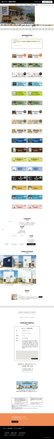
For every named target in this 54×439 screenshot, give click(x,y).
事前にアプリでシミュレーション (27, 372)
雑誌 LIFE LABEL (14, 432)
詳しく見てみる (15, 421)
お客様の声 (31, 4)
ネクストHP (20, 312)
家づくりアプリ (21, 435)
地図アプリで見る (34, 358)
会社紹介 (36, 4)
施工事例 (26, 4)
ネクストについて (27, 312)
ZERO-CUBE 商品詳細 (31, 244)
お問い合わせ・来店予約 (47, 1)
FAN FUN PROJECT (22, 432)
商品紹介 (16, 4)
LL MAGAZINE (6, 432)
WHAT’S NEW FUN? (13, 435)
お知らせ (21, 4)
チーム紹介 (33, 312)
